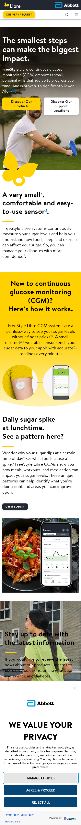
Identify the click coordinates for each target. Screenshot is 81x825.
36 (13, 90)
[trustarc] (69, 818)
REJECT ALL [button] (41, 802)
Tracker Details (12, 821)
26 (9, 90)
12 (46, 347)
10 (51, 336)
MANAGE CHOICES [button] (40, 778)
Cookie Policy (27, 814)
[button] (66, 14)
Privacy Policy (12, 814)
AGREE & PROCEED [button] (40, 790)
